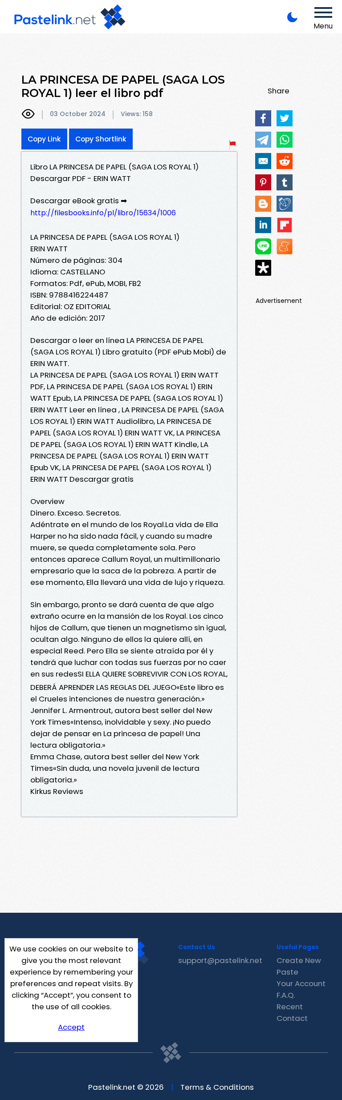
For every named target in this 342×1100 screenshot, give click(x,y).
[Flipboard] (285, 225)
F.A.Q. (286, 995)
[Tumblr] (285, 182)
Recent (290, 1006)
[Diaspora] (263, 268)
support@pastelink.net (220, 960)
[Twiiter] (285, 118)
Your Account (301, 983)
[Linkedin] (263, 225)
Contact (292, 1018)
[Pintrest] (263, 182)
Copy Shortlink (100, 139)
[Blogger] (263, 204)
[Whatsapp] (285, 140)
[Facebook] (263, 118)
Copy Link (44, 139)
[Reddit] (285, 161)
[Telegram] (263, 140)
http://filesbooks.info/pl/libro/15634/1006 (103, 213)
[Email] (263, 161)
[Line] (263, 246)
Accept (71, 1027)
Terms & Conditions (217, 1087)
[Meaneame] (285, 246)
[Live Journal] (285, 204)
